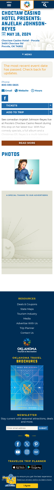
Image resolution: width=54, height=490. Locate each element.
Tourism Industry (27, 313)
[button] (9, 4)
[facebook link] (18, 444)
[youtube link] (18, 452)
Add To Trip (15, 112)
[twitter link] (27, 444)
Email (8, 90)
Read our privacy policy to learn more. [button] (34, 480)
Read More (27, 143)
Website (23, 90)
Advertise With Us (27, 323)
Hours (38, 90)
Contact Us (27, 332)
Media (27, 318)
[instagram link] (27, 452)
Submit (43, 428)
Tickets (11, 105)
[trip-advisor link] (36, 452)
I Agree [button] (27, 485)
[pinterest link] (36, 444)
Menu (9, 2)
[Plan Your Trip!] (9, 480)
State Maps (27, 309)
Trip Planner (27, 328)
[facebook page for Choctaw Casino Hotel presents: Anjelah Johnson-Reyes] (5, 98)
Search (45, 2)
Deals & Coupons (27, 304)
